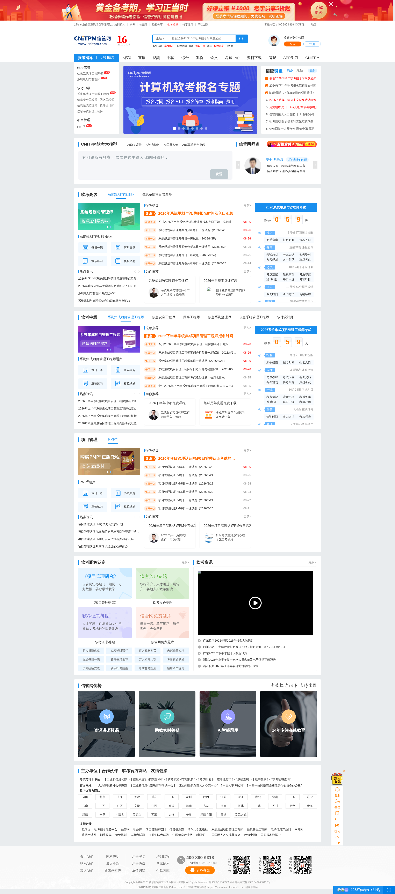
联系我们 (86, 863)
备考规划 (272, 259)
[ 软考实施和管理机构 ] (180, 779)
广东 (171, 797)
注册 (312, 44)
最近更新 (112, 863)
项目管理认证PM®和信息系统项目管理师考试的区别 (109, 531)
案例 (199, 58)
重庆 (154, 797)
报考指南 (182, 45)
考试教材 (272, 254)
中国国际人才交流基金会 (224, 834)
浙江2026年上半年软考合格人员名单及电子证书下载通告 (239, 659)
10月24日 (295, 267)
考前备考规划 (147, 668)
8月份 (291, 232)
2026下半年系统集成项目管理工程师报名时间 (107, 401)
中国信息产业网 (182, 834)
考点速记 (272, 274)
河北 (241, 805)
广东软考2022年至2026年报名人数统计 (228, 640)
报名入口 (305, 240)
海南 (189, 805)
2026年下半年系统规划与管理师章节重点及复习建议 (109, 278)
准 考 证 (271, 279)
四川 (275, 805)
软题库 (143, 24)
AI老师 (229, 45)
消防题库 (106, 834)
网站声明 (112, 856)
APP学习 (290, 58)
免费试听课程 (119, 650)
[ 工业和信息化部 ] (117, 779)
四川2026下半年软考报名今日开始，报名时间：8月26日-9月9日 (244, 647)
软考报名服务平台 (105, 829)
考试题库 (163, 863)
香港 (223, 814)
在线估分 (307, 409)
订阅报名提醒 (304, 232)
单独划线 (203, 24)
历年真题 (129, 247)
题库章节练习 (175, 668)
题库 (209, 45)
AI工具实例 (171, 144)
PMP (81, 126)
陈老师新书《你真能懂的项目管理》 (291, 92)
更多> (247, 205)
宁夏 (102, 814)
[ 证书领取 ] (261, 779)
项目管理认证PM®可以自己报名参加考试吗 (106, 539)
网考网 (299, 829)
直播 (141, 58)
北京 (102, 797)
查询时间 (272, 294)
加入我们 (86, 870)
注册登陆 (138, 856)
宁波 (189, 814)
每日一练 (97, 247)
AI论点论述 (153, 144)
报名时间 (288, 240)
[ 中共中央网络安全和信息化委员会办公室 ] (274, 785)
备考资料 (305, 254)
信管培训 (121, 834)
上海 (120, 797)
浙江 (241, 797)
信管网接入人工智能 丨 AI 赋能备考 (290, 114)
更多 (312, 70)
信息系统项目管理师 (90, 73)
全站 (159, 38)
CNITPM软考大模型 (99, 144)
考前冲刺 (307, 267)
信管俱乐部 (177, 829)
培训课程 (163, 856)
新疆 (85, 814)
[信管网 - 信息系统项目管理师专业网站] (92, 41)
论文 (214, 58)
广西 (120, 805)
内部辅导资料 (175, 650)
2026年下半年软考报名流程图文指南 (291, 85)
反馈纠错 (138, 870)
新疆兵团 (206, 814)
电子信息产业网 (281, 829)
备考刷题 (288, 259)
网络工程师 (107, 99)
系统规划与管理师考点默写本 (97, 293)
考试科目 (305, 279)
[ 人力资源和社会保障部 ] (112, 785)
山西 (102, 805)
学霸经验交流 (91, 668)
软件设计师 (107, 105)
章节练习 (97, 261)
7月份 (297, 409)
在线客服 (203, 870)
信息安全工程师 (87, 99)
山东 (292, 797)
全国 (85, 797)
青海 (310, 805)
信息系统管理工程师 (90, 111)
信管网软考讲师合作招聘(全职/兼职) (290, 128)
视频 (156, 58)
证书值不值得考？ (301, 301)
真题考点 (305, 259)
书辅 (170, 58)
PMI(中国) (250, 834)
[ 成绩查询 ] (243, 779)
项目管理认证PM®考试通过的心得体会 (103, 546)
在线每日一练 (91, 659)
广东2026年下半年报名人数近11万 (225, 653)
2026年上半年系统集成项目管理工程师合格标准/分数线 (109, 416)
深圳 (189, 797)
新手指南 (272, 240)
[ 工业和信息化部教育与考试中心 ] (153, 785)
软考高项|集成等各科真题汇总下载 (289, 121)
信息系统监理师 (87, 105)
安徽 (137, 805)
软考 (132, 24)
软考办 (86, 829)
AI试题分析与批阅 (193, 144)
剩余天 (286, 220)
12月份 (290, 286)
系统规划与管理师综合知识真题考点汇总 (104, 300)
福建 (171, 805)
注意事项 (288, 274)
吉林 (206, 805)
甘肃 (258, 805)
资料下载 (254, 58)
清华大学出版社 (198, 829)
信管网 (125, 829)
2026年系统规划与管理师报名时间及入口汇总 (107, 286)
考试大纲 (288, 254)
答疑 (272, 58)
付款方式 (163, 870)
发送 (219, 174)
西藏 (154, 814)
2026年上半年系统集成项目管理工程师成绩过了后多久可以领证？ (109, 408)
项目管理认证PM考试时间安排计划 (100, 524)
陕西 (206, 797)
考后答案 (305, 274)
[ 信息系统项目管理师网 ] (147, 779)
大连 (171, 814)
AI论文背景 (134, 144)
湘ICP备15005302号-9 (221, 882)
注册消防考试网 (159, 834)
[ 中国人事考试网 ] (232, 785)
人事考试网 (137, 834)
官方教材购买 (147, 650)
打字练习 (187, 24)
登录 (293, 44)
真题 (191, 45)
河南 (223, 805)
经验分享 (157, 24)
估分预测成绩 (304, 286)
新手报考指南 (119, 668)
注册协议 (138, 863)
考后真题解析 (175, 659)
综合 (185, 58)
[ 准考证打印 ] (224, 779)
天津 (137, 797)
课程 (127, 58)
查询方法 (288, 294)
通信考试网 (89, 834)
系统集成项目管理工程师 (93, 94)
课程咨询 (307, 247)
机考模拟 (172, 24)
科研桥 (200, 834)
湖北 (258, 797)
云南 (85, 805)
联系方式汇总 (240, 815)
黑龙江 (137, 814)
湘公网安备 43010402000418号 (253, 882)
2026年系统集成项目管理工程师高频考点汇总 (107, 423)
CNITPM (312, 58)
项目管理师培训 (156, 829)
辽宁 (310, 797)
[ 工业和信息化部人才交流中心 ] (198, 785)
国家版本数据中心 (272, 834)
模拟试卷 (129, 261)
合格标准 (305, 294)
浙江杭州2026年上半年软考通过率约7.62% (230, 666)
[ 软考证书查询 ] (281, 779)
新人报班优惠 (91, 650)
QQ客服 (299, 24)
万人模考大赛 (147, 659)
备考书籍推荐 (119, 659)
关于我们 (86, 856)
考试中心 (232, 58)
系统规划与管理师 (88, 79)
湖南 (275, 797)
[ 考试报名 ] (206, 779)
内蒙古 (119, 814)
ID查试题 (158, 45)
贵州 (292, 805)
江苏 (223, 797)
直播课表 (295, 247)
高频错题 (129, 493)
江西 (154, 805)
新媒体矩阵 (113, 870)
